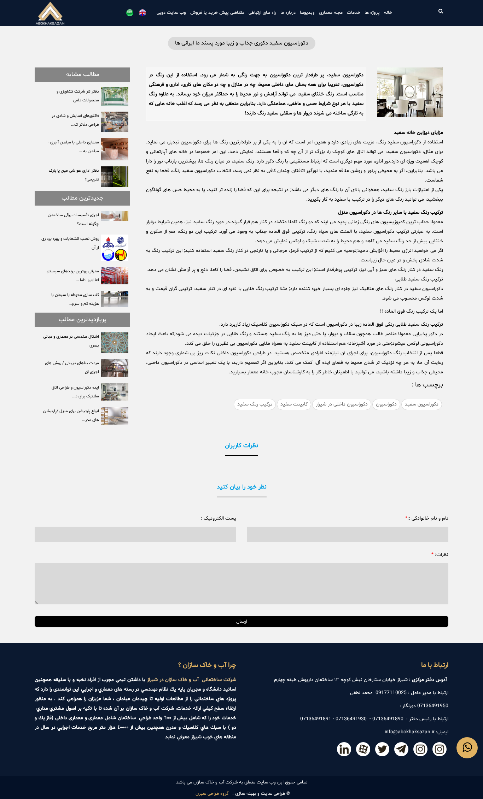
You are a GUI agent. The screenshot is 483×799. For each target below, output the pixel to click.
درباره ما (288, 13)
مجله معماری (331, 13)
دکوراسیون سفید (421, 404)
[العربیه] (130, 12)
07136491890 (387, 719)
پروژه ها (372, 13)
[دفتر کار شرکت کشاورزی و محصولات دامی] (114, 96)
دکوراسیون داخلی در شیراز (342, 404)
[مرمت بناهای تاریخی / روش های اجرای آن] (114, 368)
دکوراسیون (386, 404)
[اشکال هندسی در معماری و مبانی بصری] (114, 342)
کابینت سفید (294, 404)
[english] (142, 12)
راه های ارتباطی (262, 13)
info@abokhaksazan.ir (410, 732)
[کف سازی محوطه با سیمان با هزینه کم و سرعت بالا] (114, 299)
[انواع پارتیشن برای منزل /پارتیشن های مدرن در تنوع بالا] (114, 416)
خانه (388, 13)
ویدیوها (307, 13)
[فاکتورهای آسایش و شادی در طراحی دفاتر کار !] (114, 122)
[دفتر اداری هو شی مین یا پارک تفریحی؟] (114, 176)
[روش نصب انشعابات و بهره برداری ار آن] (114, 248)
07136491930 (351, 719)
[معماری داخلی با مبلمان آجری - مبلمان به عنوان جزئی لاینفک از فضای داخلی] (114, 149)
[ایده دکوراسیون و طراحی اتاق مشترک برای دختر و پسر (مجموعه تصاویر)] (114, 392)
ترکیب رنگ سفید (254, 404)
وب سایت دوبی (171, 13)
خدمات (353, 13)
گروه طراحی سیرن (212, 794)
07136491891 (315, 719)
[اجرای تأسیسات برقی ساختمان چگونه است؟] (114, 216)
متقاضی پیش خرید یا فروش (217, 13)
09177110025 (391, 692)
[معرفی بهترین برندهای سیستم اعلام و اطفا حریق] (114, 275)
